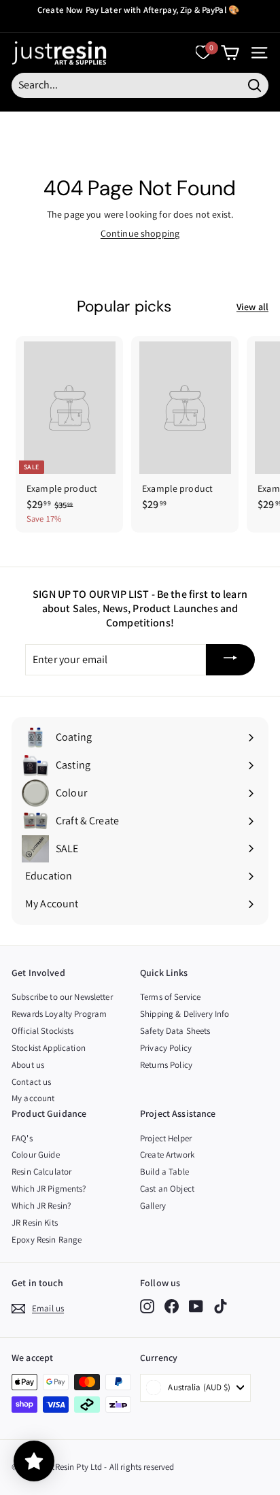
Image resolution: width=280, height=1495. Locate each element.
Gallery (153, 1205)
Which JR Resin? (41, 1205)
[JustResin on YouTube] (196, 1306)
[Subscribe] (230, 660)
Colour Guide (36, 1154)
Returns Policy (166, 1065)
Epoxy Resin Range (47, 1239)
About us (28, 1065)
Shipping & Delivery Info (184, 1014)
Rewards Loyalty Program (59, 1014)
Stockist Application (49, 1048)
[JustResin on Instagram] (147, 1306)
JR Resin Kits (35, 1222)
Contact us (31, 1082)
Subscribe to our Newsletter (62, 997)
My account (33, 1098)
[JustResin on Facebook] (171, 1306)
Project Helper (166, 1138)
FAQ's (22, 1138)
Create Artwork (167, 1154)
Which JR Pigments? (49, 1188)
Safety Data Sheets (175, 1031)
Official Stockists (43, 1031)
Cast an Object (167, 1188)
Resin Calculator (41, 1171)
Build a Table (164, 1171)
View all (252, 307)
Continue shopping (140, 233)
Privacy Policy (166, 1048)
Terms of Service (170, 997)
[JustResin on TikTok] (220, 1306)
